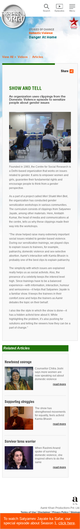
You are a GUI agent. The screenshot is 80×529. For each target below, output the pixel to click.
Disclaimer (44, 512)
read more (59, 384)
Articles (37, 57)
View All (7, 57)
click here (66, 523)
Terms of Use (28, 512)
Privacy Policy (60, 512)
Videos (23, 57)
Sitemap (75, 512)
